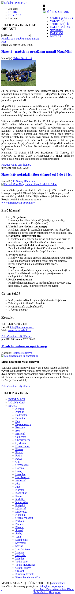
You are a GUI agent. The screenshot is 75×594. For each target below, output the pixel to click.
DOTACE (55, 36)
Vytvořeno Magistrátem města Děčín (53, 589)
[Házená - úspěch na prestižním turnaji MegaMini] (18, 84)
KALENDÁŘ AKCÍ (61, 27)
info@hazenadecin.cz (22, 327)
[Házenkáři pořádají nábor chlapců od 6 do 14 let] (29, 184)
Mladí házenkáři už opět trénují (24, 346)
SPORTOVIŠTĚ (59, 24)
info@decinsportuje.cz (52, 586)
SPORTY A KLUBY (62, 17)
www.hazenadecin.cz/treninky (18, 202)
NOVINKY (56, 30)
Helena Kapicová (22, 58)
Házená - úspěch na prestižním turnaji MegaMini (36, 51)
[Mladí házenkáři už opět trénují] (19, 355)
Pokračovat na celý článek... (16, 164)
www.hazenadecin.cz (19, 330)
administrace (58, 583)
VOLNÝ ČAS (58, 20)
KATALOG (56, 33)
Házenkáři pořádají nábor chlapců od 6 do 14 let (36, 174)
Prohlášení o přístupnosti (47, 592)
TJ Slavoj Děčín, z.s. (24, 181)
